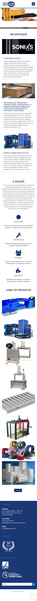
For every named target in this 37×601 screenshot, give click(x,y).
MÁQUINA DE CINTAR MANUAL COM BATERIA (18, 307)
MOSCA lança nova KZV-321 (16, 152)
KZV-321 (18, 328)
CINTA (18, 449)
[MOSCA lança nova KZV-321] (17, 141)
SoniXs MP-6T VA (18, 377)
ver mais (18, 490)
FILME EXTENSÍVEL (18, 472)
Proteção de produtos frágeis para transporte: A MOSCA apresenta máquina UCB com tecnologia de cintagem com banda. (17, 106)
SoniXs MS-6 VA (18, 352)
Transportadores (18, 402)
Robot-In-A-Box (18, 427)
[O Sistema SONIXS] (17, 46)
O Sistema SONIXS (12, 58)
